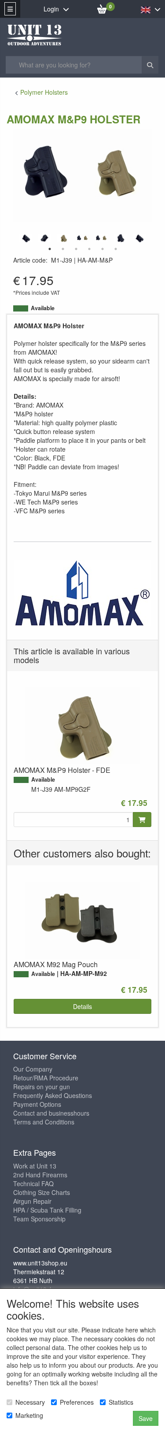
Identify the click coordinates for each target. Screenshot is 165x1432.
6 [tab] (115, 249)
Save (146, 1418)
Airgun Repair (32, 1201)
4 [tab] (89, 249)
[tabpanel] (82, 238)
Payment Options (37, 1104)
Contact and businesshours (51, 1113)
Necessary (30, 1402)
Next (154, 238)
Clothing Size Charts (41, 1192)
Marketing (29, 1415)
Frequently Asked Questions (52, 1095)
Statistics (121, 1402)
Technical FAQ (33, 1183)
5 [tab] (102, 249)
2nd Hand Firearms (40, 1174)
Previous (11, 238)
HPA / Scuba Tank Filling (47, 1210)
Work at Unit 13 (34, 1165)
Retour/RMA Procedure (45, 1077)
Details (82, 1006)
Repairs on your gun (41, 1086)
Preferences (77, 1402)
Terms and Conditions (43, 1121)
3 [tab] (76, 249)
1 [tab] (49, 249)
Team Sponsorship (39, 1218)
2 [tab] (63, 249)
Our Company (32, 1069)
